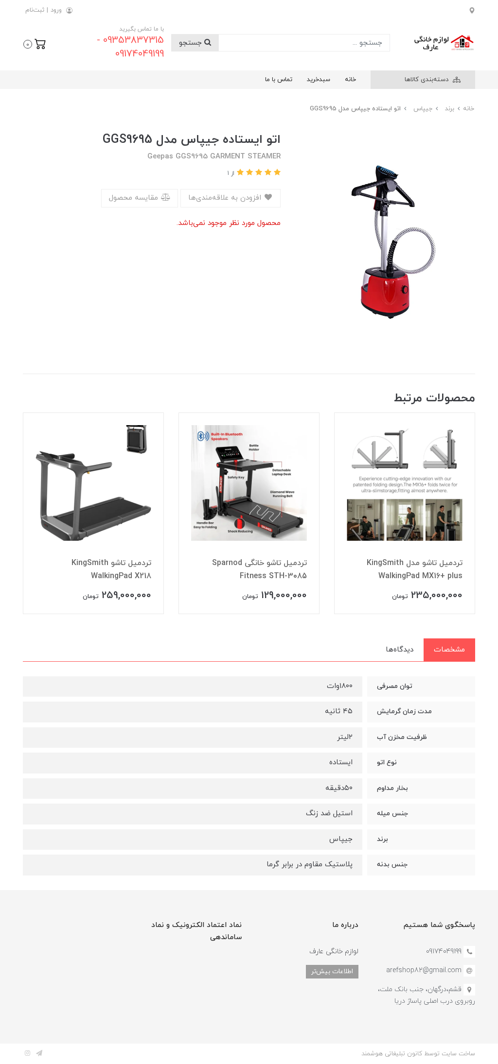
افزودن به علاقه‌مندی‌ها (226, 198)
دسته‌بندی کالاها (427, 79)
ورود (56, 10)
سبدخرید (318, 79)
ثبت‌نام (34, 10)
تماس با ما (278, 79)
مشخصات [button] (449, 650)
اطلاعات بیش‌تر (332, 971)
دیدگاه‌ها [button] (399, 650)
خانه (350, 79)
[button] (35, 43)
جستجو (191, 43)
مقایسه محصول (134, 198)
